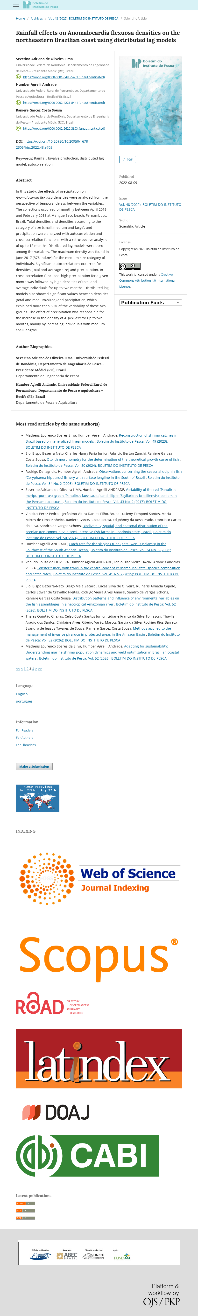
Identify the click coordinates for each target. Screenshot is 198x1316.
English (22, 694)
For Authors (24, 737)
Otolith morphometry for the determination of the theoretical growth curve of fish (113, 459)
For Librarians (26, 745)
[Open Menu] (16, 5)
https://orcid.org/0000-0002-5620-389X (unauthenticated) (64, 128)
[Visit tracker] (37, 811)
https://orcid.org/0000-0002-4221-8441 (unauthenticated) (64, 102)
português (24, 701)
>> (40, 668)
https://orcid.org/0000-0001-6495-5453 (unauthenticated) (64, 77)
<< (18, 668)
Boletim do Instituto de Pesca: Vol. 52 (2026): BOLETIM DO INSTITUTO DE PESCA (103, 658)
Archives (37, 18)
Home (20, 18)
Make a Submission (34, 766)
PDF (129, 159)
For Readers (24, 730)
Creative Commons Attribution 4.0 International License (147, 280)
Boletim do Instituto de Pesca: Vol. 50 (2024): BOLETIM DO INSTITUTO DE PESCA (89, 465)
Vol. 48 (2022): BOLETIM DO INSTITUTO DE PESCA (83, 18)
